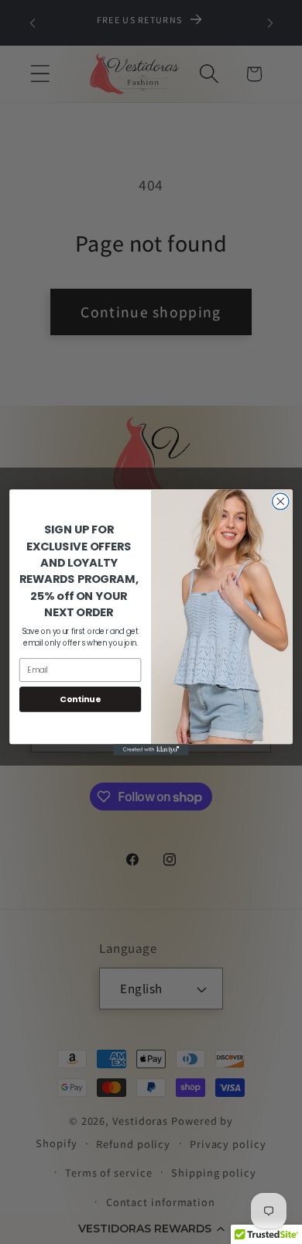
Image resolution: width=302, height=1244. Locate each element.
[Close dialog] (281, 501)
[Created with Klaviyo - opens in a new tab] (151, 750)
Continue (80, 698)
